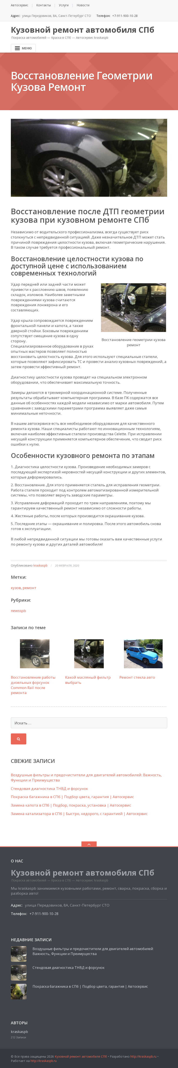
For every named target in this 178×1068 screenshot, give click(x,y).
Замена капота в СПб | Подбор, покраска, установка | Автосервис (71, 805)
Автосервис (19, 5)
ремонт (29, 587)
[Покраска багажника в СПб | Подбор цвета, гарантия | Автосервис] (18, 991)
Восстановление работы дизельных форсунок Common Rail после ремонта (33, 685)
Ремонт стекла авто (137, 677)
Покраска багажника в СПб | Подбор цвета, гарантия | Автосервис (72, 796)
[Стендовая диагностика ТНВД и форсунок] (18, 973)
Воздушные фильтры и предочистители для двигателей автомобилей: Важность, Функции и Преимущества (93, 951)
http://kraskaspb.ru (143, 1056)
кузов (16, 587)
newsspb (18, 610)
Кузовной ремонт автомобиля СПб (81, 1056)
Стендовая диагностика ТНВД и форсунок (49, 788)
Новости (83, 5)
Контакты (43, 5)
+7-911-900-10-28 (125, 16)
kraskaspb (40, 565)
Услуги (64, 5)
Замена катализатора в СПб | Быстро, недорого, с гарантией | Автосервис (79, 813)
